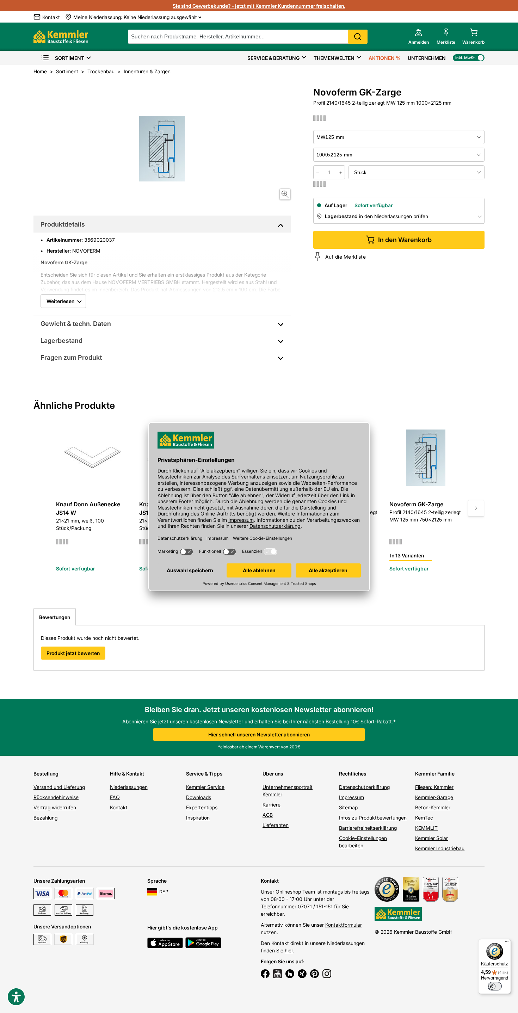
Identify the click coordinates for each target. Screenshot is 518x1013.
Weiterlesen (60, 301)
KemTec (424, 818)
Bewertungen (54, 617)
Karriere (271, 805)
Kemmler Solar (431, 838)
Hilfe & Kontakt (127, 774)
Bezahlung (45, 818)
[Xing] (302, 974)
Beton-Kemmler (432, 807)
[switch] (495, 986)
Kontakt (119, 807)
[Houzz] (289, 974)
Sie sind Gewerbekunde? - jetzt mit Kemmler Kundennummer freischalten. (259, 6)
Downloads (198, 797)
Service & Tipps (204, 774)
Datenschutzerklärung (364, 787)
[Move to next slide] (476, 508)
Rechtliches (352, 774)
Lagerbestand (61, 340)
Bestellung (45, 774)
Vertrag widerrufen (54, 807)
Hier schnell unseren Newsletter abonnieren (259, 734)
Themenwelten (334, 58)
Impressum (351, 797)
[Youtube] (277, 974)
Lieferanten (276, 825)
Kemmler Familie (435, 774)
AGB (268, 815)
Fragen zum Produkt (71, 357)
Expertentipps (201, 807)
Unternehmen (427, 58)
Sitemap (348, 807)
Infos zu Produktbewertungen (373, 818)
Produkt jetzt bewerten (73, 653)
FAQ (115, 797)
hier (289, 950)
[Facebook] (265, 974)
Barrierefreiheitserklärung (368, 828)
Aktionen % (385, 58)
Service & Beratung (273, 58)
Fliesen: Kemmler (434, 787)
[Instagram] (326, 974)
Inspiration (198, 818)
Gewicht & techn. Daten (76, 323)
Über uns (273, 774)
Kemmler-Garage (434, 797)
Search (358, 37)
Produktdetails (63, 224)
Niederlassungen (129, 787)
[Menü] (506, 943)
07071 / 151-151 (315, 906)
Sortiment (69, 58)
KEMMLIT (426, 828)
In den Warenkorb (405, 239)
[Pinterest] (314, 974)
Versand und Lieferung (59, 787)
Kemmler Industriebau (439, 848)
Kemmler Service (205, 787)
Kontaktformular (343, 925)
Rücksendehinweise (56, 797)
